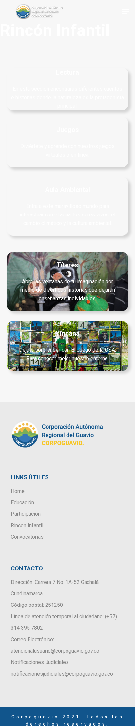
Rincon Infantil (27, 525)
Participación (26, 514)
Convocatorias (27, 537)
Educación (22, 502)
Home (18, 491)
